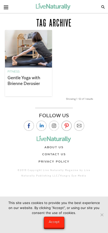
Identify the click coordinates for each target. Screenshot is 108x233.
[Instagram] (54, 126)
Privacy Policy (54, 161)
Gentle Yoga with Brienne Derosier (24, 80)
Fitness (14, 71)
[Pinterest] (67, 126)
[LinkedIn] (41, 126)
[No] (101, 214)
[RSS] (79, 126)
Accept (54, 222)
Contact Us (54, 154)
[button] (6, 6)
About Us (54, 147)
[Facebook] (29, 126)
